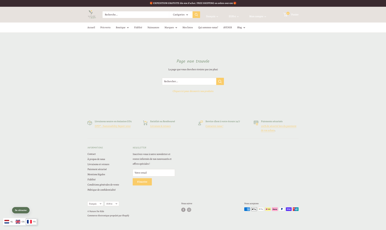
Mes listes (187, 27)
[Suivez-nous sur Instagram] (189, 209)
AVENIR (227, 27)
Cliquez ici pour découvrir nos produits (193, 91)
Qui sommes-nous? (208, 27)
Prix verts (105, 27)
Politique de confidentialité (101, 189)
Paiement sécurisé (97, 169)
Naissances (153, 27)
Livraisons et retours (98, 164)
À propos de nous (96, 159)
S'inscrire (142, 181)
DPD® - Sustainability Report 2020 (113, 126)
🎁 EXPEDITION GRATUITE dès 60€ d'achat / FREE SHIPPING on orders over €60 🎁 (193, 3)
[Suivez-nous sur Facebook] (183, 209)
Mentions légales (96, 174)
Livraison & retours (160, 126)
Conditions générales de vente (103, 184)
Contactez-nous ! (214, 126)
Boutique (120, 27)
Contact (91, 154)
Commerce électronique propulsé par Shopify (108, 215)
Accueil (91, 27)
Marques (169, 27)
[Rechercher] (196, 14)
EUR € (109, 203)
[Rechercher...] (220, 81)
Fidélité (138, 27)
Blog (239, 27)
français (92, 203)
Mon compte (256, 16)
